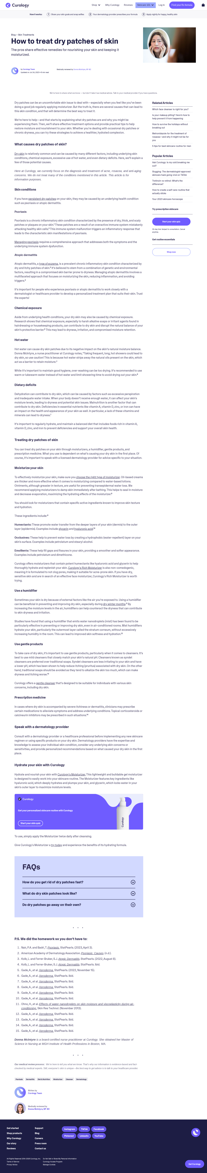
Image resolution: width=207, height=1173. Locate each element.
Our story (11, 1143)
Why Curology (14, 1138)
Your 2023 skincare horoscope (167, 199)
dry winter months (114, 604)
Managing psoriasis (27, 242)
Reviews (11, 1148)
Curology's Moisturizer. (72, 774)
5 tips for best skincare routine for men (171, 146)
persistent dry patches (42, 199)
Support (39, 1128)
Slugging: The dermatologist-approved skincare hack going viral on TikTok (171, 173)
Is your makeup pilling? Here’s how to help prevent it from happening (171, 117)
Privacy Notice (12, 1165)
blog (13, 34)
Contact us (40, 1148)
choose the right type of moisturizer (98, 477)
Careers (39, 1138)
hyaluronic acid (83, 529)
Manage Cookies (49, 1165)
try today (56, 845)
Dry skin (19, 154)
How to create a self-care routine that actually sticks (170, 191)
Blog (37, 1133)
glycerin (63, 529)
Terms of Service (13, 1162)
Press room (41, 1143)
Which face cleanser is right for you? (170, 109)
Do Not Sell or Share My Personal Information (60, 1159)
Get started (13, 1128)
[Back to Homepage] (17, 5)
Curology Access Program (52, 1162)
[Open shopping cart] (203, 4)
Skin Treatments (26, 34)
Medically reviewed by (37, 1106)
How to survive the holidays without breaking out (170, 126)
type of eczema (48, 264)
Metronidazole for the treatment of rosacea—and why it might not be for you (170, 137)
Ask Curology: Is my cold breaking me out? (171, 164)
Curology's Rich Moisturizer (85, 568)
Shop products (14, 1133)
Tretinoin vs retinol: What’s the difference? (167, 182)
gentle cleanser (45, 683)
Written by (32, 1090)
